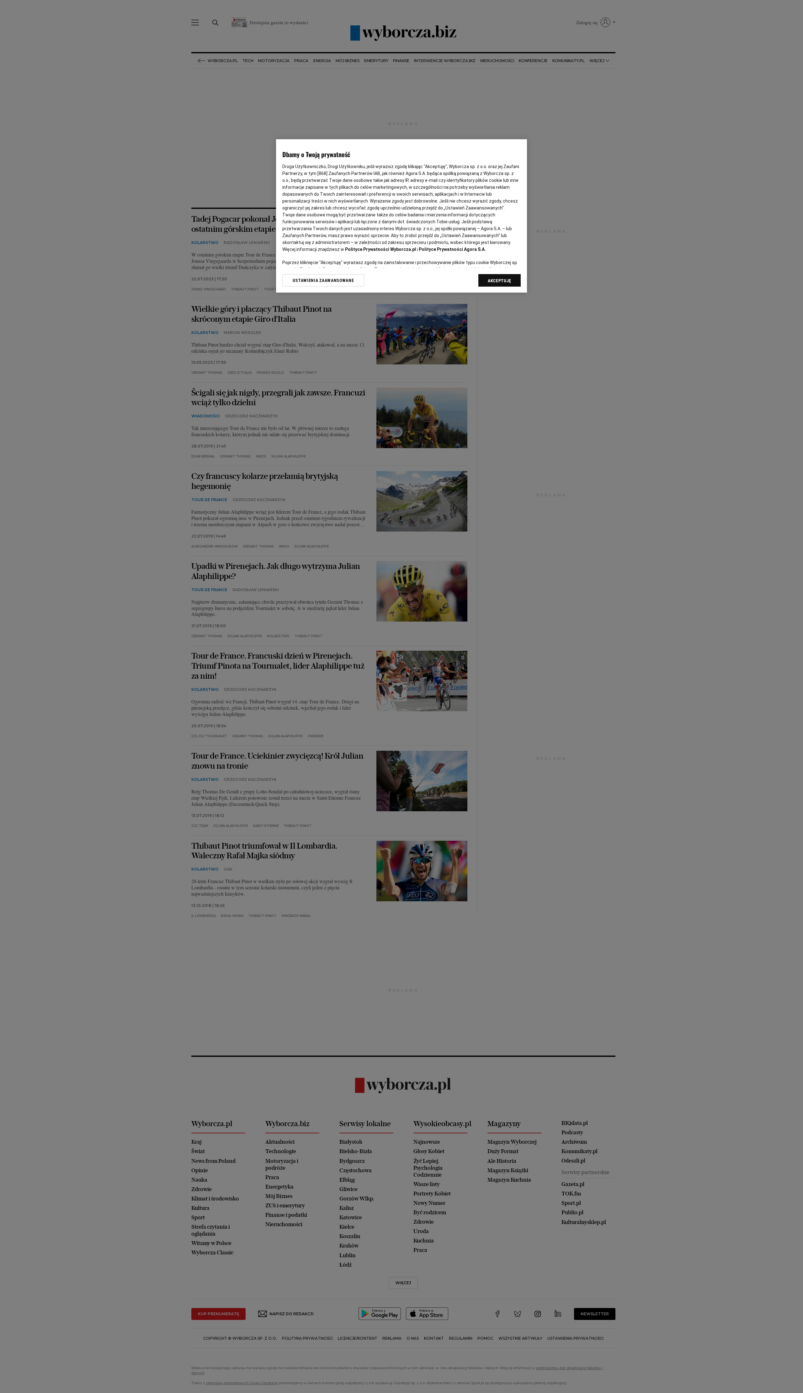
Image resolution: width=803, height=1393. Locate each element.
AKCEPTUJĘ (499, 280)
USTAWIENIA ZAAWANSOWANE (323, 280)
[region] (401, 216)
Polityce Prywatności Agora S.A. (452, 249)
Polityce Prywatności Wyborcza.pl (380, 249)
